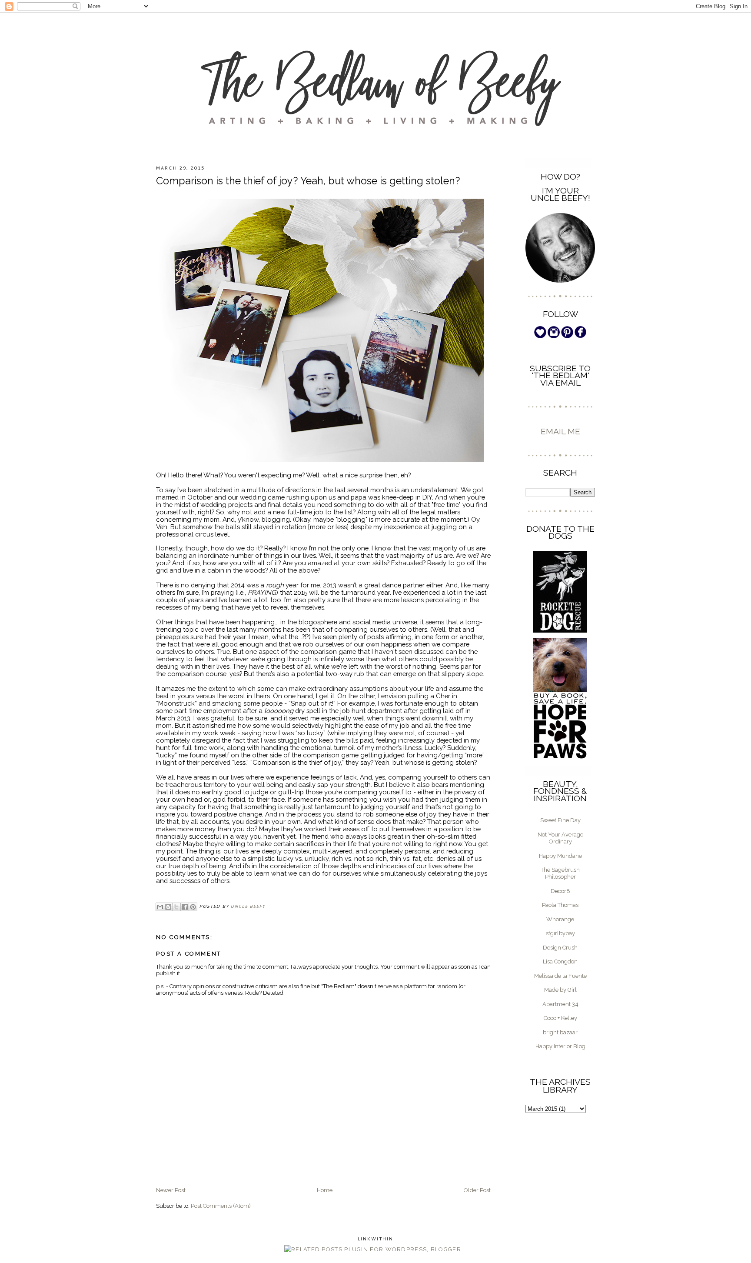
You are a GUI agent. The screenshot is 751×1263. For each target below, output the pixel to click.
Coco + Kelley (560, 1018)
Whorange (560, 919)
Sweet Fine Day (560, 820)
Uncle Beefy (247, 906)
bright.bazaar (560, 1032)
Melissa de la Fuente (560, 976)
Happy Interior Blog (560, 1046)
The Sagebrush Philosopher (560, 873)
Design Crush (560, 947)
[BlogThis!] (168, 907)
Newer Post (171, 1190)
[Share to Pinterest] (193, 907)
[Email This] (160, 907)
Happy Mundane (560, 856)
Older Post (477, 1190)
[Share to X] (176, 907)
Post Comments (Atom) (221, 1206)
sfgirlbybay (560, 933)
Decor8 (560, 891)
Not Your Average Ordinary (560, 838)
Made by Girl (560, 989)
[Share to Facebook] (184, 907)
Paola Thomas (560, 905)
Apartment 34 (560, 1004)
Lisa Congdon (560, 961)
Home (324, 1190)
